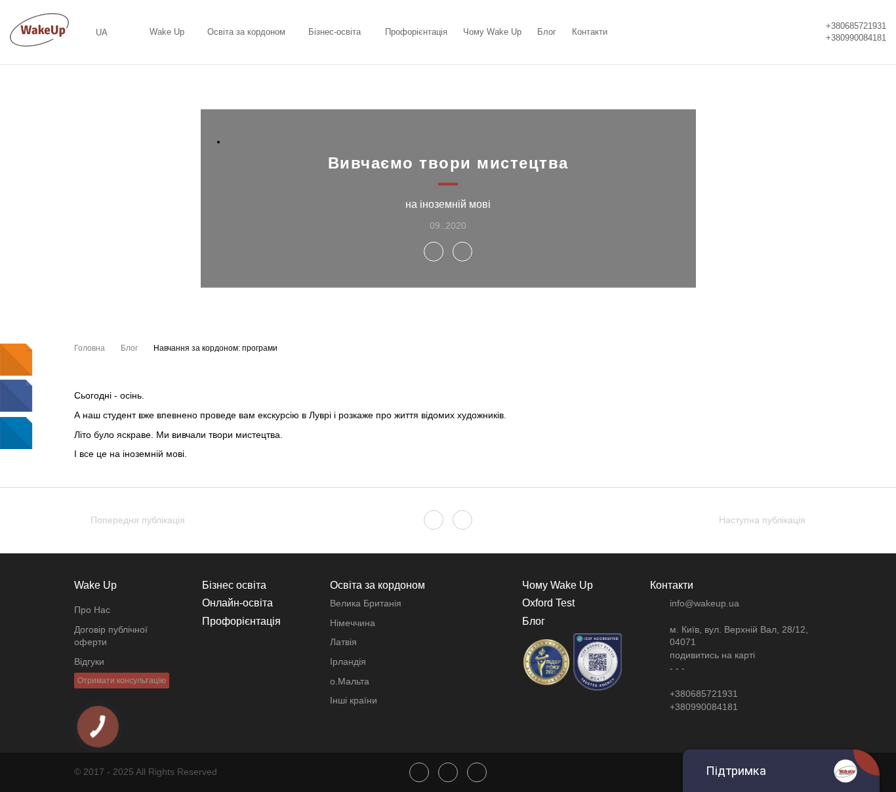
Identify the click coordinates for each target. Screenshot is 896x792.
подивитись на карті (712, 655)
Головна (89, 348)
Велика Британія (365, 603)
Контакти (589, 32)
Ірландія (348, 661)
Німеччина (352, 623)
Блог (546, 32)
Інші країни (353, 700)
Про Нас (92, 609)
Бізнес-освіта (334, 32)
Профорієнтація (416, 32)
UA (102, 32)
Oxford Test (548, 602)
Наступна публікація (762, 520)
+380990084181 (856, 38)
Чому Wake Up (492, 32)
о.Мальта (349, 681)
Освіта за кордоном (246, 32)
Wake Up (167, 32)
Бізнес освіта (234, 585)
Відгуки (89, 661)
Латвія (343, 642)
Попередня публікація (138, 520)
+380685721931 (856, 26)
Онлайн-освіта (237, 602)
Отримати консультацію (121, 680)
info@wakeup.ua (704, 603)
